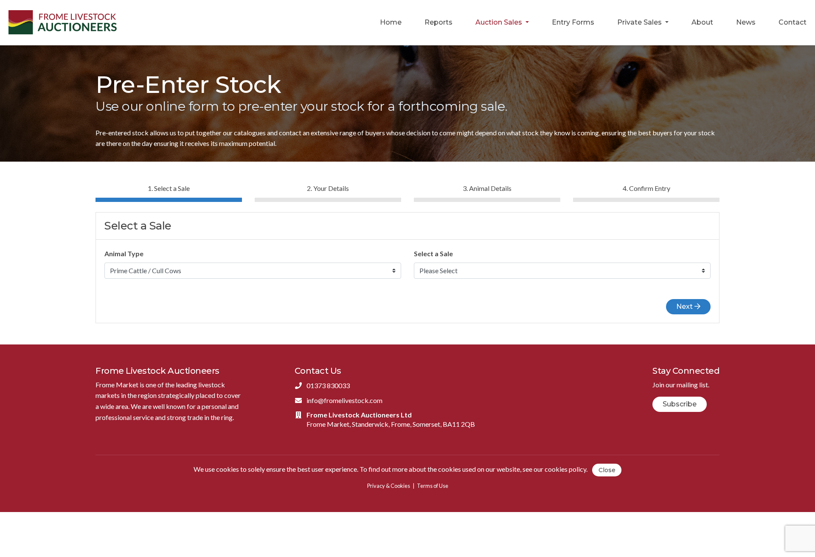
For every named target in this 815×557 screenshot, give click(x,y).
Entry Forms (573, 22)
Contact (792, 22)
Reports (438, 22)
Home (391, 22)
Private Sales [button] (640, 22)
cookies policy (565, 469)
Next (685, 306)
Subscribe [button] (680, 404)
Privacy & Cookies (388, 485)
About (702, 22)
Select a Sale (433, 253)
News (746, 22)
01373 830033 (328, 385)
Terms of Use (432, 485)
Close (607, 470)
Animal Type (123, 253)
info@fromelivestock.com (344, 400)
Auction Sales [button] (499, 22)
